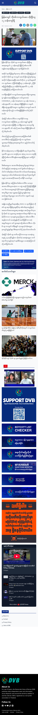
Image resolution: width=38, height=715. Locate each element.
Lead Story (20, 13)
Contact (12, 712)
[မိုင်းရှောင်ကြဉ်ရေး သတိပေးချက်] (19, 521)
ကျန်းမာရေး (13, 13)
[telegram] (31, 25)
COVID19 (27, 13)
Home (3, 9)
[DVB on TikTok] (10, 705)
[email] (27, 25)
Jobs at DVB (5, 712)
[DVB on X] (12, 705)
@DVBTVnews (24, 605)
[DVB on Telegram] (5, 705)
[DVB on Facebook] (3, 705)
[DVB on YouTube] (7, 705)
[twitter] (24, 25)
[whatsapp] (34, 25)
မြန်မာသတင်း (9, 9)
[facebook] (20, 25)
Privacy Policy (19, 712)
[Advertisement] (19, 654)
